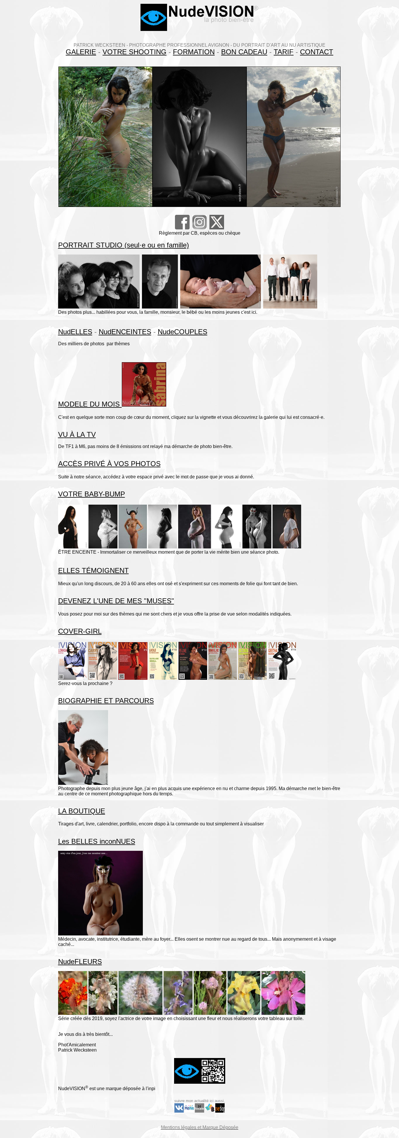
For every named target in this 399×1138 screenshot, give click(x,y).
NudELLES (75, 332)
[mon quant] (189, 1111)
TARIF (284, 52)
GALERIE (81, 52)
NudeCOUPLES (182, 332)
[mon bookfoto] (209, 1111)
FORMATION (194, 52)
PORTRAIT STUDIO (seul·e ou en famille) (123, 245)
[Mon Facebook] (182, 227)
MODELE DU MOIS (90, 404)
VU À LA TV (77, 434)
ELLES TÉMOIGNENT (93, 570)
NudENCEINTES (125, 332)
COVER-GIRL (80, 631)
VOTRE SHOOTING (134, 52)
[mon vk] (179, 1111)
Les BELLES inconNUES (96, 841)
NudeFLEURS (80, 962)
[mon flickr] (220, 1111)
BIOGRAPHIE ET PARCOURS (106, 701)
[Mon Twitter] (216, 228)
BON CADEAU (244, 52)
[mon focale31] (199, 1111)
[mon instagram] (199, 228)
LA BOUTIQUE (81, 811)
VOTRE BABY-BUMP (91, 494)
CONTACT (316, 52)
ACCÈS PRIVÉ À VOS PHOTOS (109, 464)
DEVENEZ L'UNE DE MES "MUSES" (116, 601)
